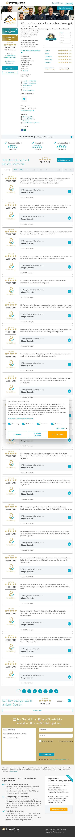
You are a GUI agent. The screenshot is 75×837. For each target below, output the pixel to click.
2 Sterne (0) (56, 170)
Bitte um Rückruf (47, 741)
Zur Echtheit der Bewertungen (10, 62)
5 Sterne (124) (18, 170)
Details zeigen (60, 428)
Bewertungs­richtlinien (50, 829)
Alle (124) (7, 170)
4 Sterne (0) (31, 170)
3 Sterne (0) (43, 170)
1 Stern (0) (68, 170)
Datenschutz (48, 831)
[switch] (23, 424)
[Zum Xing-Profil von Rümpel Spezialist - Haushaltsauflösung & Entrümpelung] (25, 131)
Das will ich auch (57, 3)
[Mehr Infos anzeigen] (51, 37)
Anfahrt (25, 71)
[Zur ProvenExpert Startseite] (15, 3)
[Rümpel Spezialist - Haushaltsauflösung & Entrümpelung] (10, 19)
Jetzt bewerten (10, 68)
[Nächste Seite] (56, 691)
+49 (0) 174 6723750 (29, 81)
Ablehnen (17, 434)
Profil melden (13, 771)
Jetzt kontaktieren (65, 8)
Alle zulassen (57, 434)
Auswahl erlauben (37, 434)
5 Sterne (62, 33)
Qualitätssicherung (61, 829)
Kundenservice (49, 68)
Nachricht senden (47, 754)
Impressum (11, 418)
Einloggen (69, 3)
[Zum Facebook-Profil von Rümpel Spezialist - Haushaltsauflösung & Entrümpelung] (22, 131)
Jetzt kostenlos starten (59, 809)
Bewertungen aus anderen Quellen (10, 56)
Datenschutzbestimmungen (24, 418)
